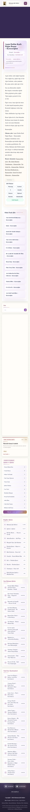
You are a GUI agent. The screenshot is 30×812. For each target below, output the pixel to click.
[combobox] (13, 310)
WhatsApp (10, 186)
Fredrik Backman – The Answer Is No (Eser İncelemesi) (12, 745)
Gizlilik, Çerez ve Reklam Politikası (15, 809)
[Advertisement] (15, 22)
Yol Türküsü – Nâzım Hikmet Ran (13, 622)
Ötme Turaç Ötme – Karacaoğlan (14, 267)
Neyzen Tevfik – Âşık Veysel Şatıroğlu (13, 662)
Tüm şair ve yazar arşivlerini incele (15, 512)
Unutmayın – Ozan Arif (13, 568)
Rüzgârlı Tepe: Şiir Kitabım (14, 542)
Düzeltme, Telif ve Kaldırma (22, 803)
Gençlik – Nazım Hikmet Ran (14, 556)
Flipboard (19, 193)
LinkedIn (19, 190)
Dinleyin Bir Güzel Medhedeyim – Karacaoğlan (14, 169)
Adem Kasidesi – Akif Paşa (14, 538)
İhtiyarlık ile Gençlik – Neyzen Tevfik (13, 602)
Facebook (19, 186)
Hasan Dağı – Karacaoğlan (12, 262)
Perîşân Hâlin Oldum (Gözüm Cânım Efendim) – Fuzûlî (13, 587)
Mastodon (10, 196)
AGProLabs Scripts (15, 800)
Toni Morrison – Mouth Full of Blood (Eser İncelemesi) (13, 729)
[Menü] (25, 3)
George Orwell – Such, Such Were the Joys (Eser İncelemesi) (13, 703)
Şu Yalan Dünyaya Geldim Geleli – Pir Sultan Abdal (13, 609)
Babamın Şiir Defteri (14, 3)
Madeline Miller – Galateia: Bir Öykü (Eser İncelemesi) (12, 753)
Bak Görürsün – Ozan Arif (13, 552)
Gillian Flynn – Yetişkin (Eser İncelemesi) (11, 772)
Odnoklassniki (19, 196)
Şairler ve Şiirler (11, 529)
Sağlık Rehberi (22, 800)
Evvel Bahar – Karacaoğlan (13, 248)
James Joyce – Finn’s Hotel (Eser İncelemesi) (13, 694)
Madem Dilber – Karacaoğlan (13, 281)
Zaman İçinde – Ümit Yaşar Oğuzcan (13, 656)
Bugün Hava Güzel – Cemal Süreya (13, 616)
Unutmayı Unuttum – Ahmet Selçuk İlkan (13, 650)
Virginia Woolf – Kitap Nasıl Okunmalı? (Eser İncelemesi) (12, 686)
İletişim (18, 807)
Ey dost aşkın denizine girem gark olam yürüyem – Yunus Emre (13, 630)
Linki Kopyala (15, 200)
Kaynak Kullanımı (12, 803)
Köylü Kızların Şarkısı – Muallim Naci (13, 573)
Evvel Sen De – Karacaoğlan (13, 287)
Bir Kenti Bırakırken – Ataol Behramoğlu (13, 644)
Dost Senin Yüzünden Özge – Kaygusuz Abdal (13, 595)
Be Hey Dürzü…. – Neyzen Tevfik (14, 533)
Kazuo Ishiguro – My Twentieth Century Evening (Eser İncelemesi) (13, 720)
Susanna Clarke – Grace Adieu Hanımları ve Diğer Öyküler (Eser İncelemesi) (12, 763)
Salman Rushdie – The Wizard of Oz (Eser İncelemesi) (13, 737)
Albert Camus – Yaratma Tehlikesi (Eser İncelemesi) (12, 712)
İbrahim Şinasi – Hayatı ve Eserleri (13, 547)
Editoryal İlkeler (5, 803)
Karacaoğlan (17, 52)
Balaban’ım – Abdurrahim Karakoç (13, 638)
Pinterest (10, 193)
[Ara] (25, 310)
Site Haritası (15, 791)
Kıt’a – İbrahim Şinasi (12, 560)
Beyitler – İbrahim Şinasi (13, 564)
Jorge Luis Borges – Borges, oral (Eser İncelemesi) (13, 677)
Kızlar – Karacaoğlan (11, 226)
